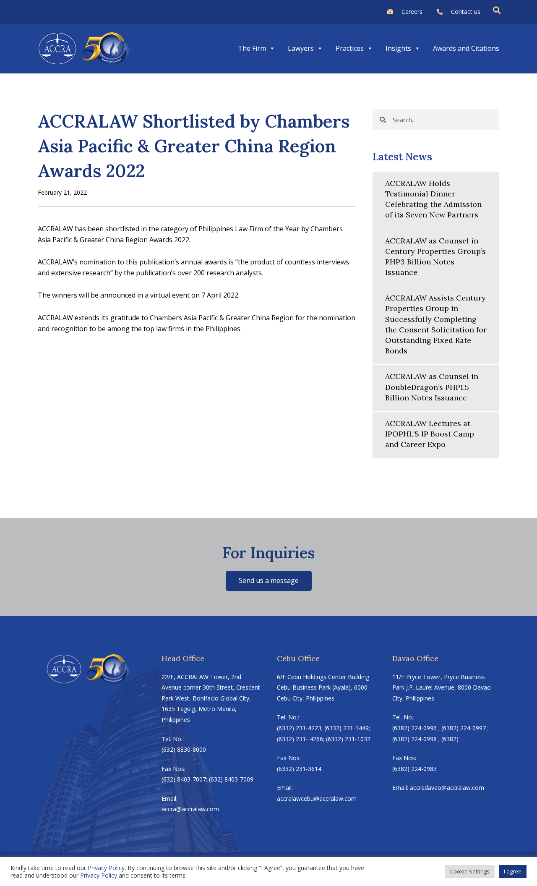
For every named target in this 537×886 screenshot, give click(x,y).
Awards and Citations (466, 48)
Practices (350, 48)
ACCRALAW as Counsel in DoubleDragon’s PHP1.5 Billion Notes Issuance (431, 386)
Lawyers (301, 48)
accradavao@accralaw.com (447, 788)
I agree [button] (512, 871)
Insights (398, 48)
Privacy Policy (106, 868)
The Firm (252, 48)
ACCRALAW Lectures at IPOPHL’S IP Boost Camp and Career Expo (429, 433)
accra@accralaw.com (190, 809)
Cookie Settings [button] (470, 871)
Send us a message (269, 580)
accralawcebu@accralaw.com (317, 798)
